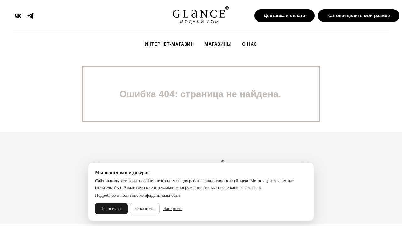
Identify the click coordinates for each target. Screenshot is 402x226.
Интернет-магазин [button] (169, 43)
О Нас (249, 43)
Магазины (217, 43)
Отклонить (144, 208)
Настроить (172, 208)
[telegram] (30, 16)
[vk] (18, 16)
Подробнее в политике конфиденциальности (137, 195)
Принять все (111, 208)
